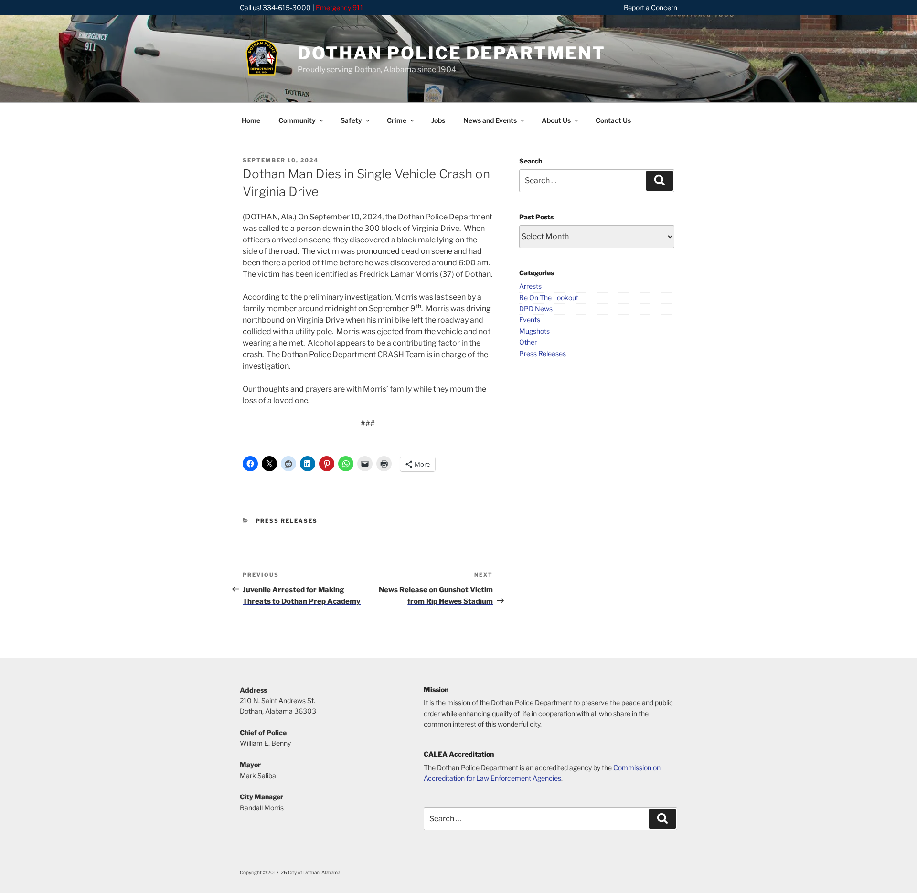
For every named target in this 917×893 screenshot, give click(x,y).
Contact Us (613, 120)
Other (528, 342)
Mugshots (534, 331)
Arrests (530, 286)
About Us (556, 120)
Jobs (438, 120)
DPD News (536, 309)
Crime (396, 120)
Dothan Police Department (452, 53)
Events (529, 320)
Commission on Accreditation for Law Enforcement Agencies (542, 772)
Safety (351, 120)
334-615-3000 (287, 7)
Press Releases (287, 520)
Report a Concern (650, 7)
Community (297, 120)
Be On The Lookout (548, 298)
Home (251, 120)
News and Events (490, 120)
